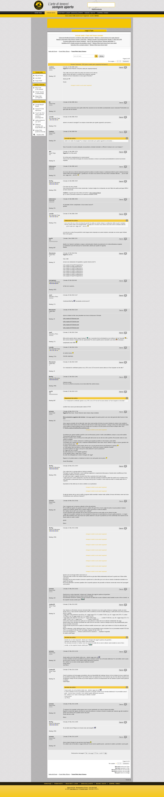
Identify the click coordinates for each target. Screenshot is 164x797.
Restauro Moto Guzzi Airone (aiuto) (98, 45)
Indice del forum (53, 51)
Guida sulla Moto (77, 13)
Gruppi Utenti (38, 80)
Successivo (126, 61)
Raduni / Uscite (90, 13)
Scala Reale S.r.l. (74, 789)
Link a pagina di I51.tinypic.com (71, 321)
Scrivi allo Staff (93, 787)
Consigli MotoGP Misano (39, 105)
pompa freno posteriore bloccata (40, 130)
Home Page (38, 13)
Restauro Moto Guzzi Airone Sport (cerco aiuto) (105, 43)
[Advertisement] (89, 23)
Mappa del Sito (71, 787)
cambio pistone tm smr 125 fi (40, 121)
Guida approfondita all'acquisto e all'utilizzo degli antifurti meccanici (76, 37)
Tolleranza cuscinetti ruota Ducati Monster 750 (40, 126)
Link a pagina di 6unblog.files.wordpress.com (77, 428)
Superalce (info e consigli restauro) (80, 45)
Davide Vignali (84, 789)
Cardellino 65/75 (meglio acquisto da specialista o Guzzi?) (77, 43)
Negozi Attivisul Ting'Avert (38, 96)
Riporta (121, 67)
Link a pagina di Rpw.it (95, 193)
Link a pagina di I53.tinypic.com (71, 328)
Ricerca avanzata (97, 9)
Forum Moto (51, 13)
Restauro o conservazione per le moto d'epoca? (107, 37)
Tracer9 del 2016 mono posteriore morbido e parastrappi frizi (39, 115)
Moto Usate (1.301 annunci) (39, 88)
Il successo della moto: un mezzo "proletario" (74, 41)
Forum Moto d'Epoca (64, 51)
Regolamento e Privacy (82, 787)
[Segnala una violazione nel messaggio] (125, 67)
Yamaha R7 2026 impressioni (39, 109)
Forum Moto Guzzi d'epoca (78, 51)
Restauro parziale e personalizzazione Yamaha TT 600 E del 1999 (105, 39)
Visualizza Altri (40, 134)
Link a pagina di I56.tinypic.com (71, 318)
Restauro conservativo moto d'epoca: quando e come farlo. (71, 39)
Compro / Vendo (102, 13)
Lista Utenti (38, 78)
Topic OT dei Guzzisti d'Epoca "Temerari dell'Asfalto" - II (101, 41)
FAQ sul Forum (39, 75)
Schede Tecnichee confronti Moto (39, 92)
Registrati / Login (64, 13)
